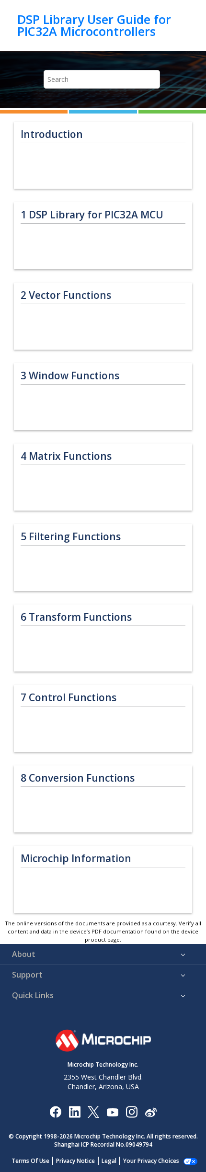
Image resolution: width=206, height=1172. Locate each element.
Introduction (52, 134)
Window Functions (70, 376)
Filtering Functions (71, 537)
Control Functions (68, 698)
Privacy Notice (75, 1161)
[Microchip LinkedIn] (74, 1111)
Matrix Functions (66, 456)
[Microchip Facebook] (55, 1111)
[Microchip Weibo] (151, 1111)
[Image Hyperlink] (112, 1111)
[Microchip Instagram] (131, 1111)
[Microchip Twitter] (93, 1111)
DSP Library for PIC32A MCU (92, 215)
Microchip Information (76, 859)
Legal (109, 1161)
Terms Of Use (30, 1161)
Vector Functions (66, 295)
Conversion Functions (78, 778)
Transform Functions (76, 617)
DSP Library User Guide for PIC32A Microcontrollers (94, 25)
